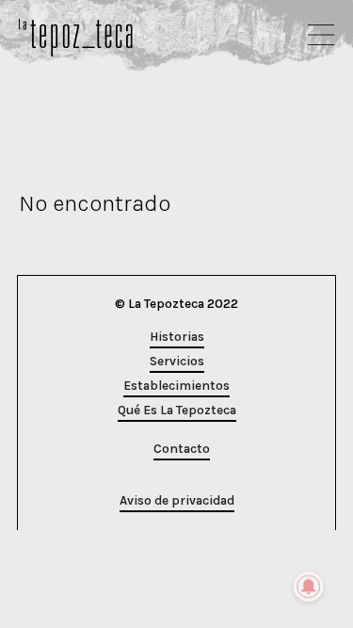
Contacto (181, 449)
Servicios (177, 361)
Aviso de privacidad (177, 500)
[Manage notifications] (309, 587)
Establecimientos (176, 385)
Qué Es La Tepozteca (177, 410)
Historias (177, 337)
